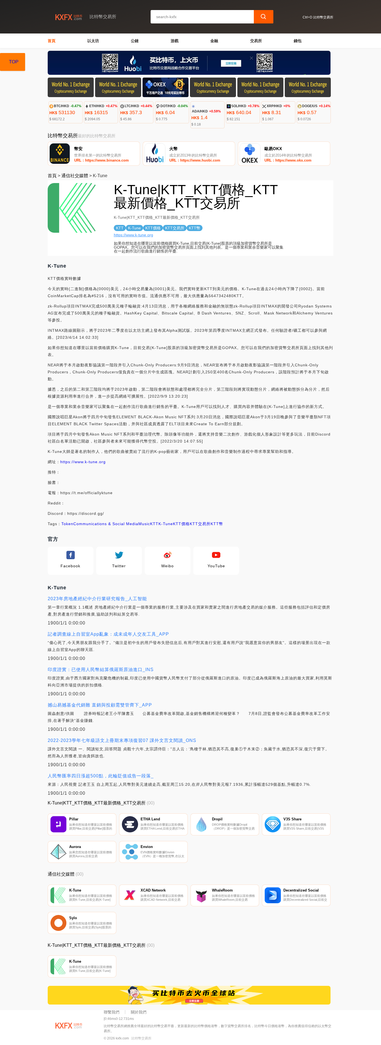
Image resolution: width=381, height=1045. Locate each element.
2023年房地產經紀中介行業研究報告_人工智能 (97, 598)
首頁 (52, 41)
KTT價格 (181, 524)
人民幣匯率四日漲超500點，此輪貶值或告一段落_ (101, 775)
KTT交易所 (200, 524)
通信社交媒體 (74, 175)
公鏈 (135, 41)
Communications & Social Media (105, 524)
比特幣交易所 (141, 1038)
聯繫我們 (111, 1012)
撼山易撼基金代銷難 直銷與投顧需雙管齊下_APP (100, 705)
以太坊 (93, 41)
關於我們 (138, 1012)
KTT (154, 524)
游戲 (175, 41)
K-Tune (165, 524)
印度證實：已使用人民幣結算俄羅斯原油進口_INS (101, 669)
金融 (214, 41)
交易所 (256, 41)
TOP (13, 61)
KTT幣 (217, 524)
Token (67, 524)
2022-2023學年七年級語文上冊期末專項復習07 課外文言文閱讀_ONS (122, 740)
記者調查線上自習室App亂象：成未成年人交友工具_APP (108, 634)
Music (144, 524)
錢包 (298, 41)
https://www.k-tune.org (133, 235)
